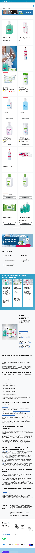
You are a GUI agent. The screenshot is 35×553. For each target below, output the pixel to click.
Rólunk (15, 529)
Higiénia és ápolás (5, 490)
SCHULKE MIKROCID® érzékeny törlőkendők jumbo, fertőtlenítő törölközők (24, 139)
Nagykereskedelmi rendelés (9, 118)
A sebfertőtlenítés (4, 459)
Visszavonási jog (23, 529)
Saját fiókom (16, 524)
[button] (1, 4)
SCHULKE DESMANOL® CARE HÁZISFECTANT (25, 113)
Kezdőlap (4, 8)
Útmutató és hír (17, 528)
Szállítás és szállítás (17, 527)
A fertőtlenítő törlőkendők (5, 451)
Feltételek (22, 528)
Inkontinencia (29, 529)
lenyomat (22, 527)
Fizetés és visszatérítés (16, 526)
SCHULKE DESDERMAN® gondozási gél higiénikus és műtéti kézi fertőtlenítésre (24, 218)
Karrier (22, 523)
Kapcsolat (19, 1)
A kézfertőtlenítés (4, 455)
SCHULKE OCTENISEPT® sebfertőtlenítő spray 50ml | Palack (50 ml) (24, 38)
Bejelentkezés (31, 1)
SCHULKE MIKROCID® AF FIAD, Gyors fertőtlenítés (22, 190)
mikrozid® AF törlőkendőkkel (26, 337)
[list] (17, 293)
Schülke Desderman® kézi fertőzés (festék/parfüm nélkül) (7, 38)
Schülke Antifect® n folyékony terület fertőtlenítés (7, 190)
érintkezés (16, 523)
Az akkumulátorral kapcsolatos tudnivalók (23, 534)
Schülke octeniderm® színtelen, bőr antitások (9, 164)
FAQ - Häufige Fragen (16, 534)
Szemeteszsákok (29, 528)
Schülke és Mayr (8, 8)
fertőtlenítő (29, 526)
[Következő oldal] (21, 227)
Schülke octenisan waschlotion (7, 113)
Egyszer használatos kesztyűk (30, 524)
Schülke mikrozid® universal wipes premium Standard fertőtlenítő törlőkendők (8, 89)
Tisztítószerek (29, 527)
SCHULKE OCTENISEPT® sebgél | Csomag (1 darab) (22, 164)
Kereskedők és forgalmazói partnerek (23, 525)
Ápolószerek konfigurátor (25, 1)
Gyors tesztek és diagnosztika (7, 493)
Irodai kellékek (29, 531)
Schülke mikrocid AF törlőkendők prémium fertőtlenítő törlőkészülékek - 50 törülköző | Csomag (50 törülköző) (8, 218)
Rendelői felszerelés (30, 530)
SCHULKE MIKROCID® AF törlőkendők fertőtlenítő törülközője (23, 89)
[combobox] (17, 6)
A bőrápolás (3, 463)
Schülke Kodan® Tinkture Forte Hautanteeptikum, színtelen (23, 63)
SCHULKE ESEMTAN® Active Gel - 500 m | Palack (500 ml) (7, 139)
